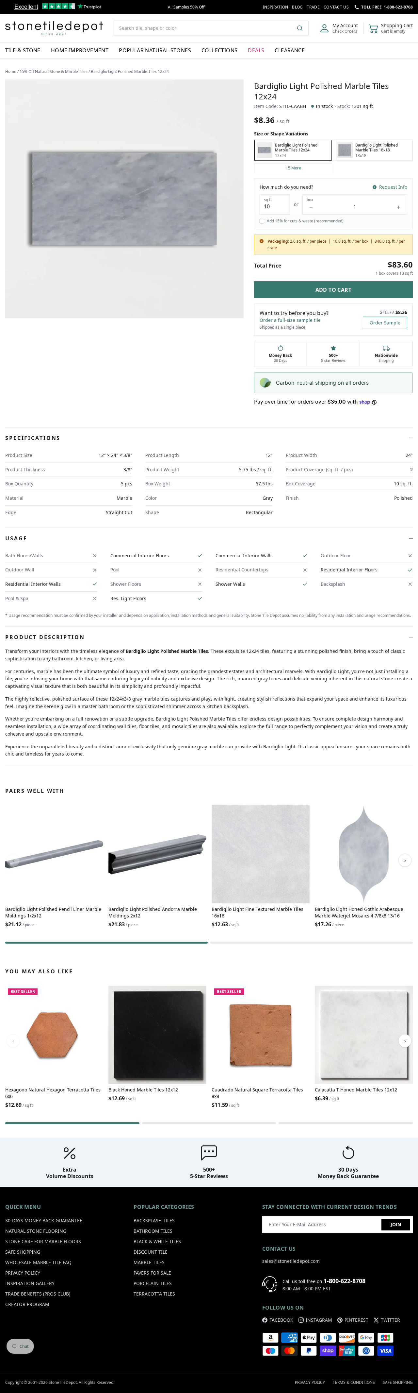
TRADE (313, 7)
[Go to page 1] (106, 943)
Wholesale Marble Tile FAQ (38, 1262)
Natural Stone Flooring (35, 1231)
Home (10, 71)
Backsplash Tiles (154, 1220)
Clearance (290, 50)
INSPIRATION (275, 7)
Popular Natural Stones (155, 50)
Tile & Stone (22, 50)
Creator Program (27, 1304)
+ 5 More (293, 168)
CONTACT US (336, 7)
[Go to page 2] (311, 943)
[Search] (302, 28)
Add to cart (333, 289)
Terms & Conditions (354, 1382)
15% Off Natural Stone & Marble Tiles (54, 71)
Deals (256, 50)
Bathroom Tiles (153, 1231)
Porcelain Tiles (153, 1283)
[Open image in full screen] (124, 198)
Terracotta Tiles (154, 1294)
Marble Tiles (149, 1262)
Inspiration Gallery (30, 1283)
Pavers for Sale (152, 1273)
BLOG (297, 7)
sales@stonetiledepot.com (291, 1261)
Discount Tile (151, 1252)
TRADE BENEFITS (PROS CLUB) (37, 1294)
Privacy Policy (22, 1273)
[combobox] (211, 28)
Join (396, 1224)
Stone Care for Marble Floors (43, 1241)
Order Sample (385, 323)
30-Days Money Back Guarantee (43, 1220)
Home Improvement (79, 50)
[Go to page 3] (346, 1123)
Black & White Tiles (157, 1241)
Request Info (393, 187)
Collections (219, 50)
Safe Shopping (22, 1252)
